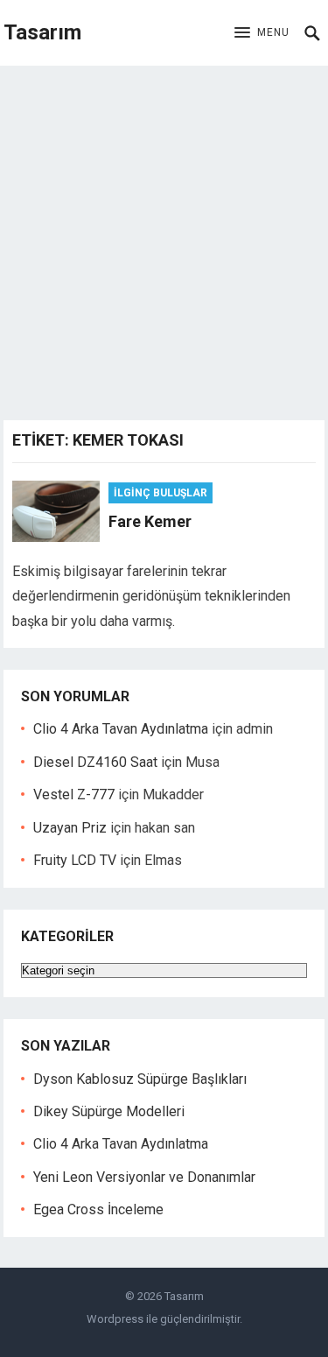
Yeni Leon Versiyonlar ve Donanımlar (144, 1177)
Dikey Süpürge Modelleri (109, 1111)
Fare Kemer (150, 521)
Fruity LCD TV (74, 860)
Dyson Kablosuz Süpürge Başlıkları (140, 1079)
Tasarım (42, 32)
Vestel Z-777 (74, 794)
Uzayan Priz (70, 827)
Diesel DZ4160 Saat (95, 762)
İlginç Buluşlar (160, 493)
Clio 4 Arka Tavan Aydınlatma (120, 729)
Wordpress (115, 1318)
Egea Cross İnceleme (98, 1209)
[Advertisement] (164, 238)
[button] (262, 33)
